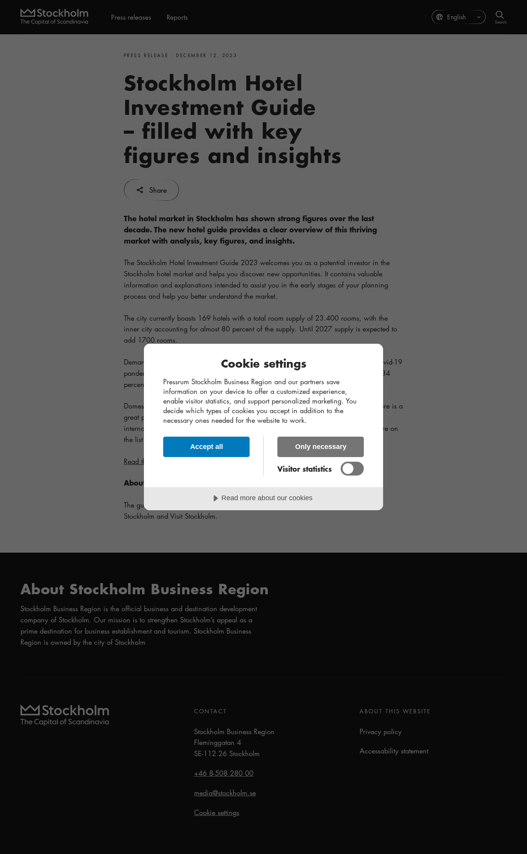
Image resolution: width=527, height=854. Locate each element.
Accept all (206, 447)
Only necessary (320, 447)
